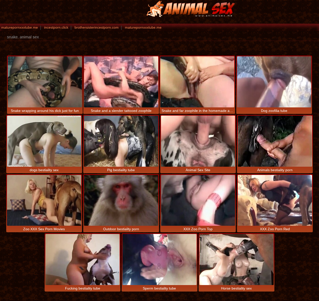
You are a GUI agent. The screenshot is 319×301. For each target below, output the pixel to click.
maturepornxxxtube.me (19, 27)
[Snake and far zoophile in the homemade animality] (197, 81)
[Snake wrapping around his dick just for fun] (45, 81)
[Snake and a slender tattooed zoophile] (121, 81)
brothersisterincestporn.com (97, 27)
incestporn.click (56, 27)
